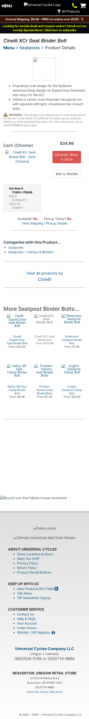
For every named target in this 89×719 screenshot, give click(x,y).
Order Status (26, 628)
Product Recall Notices (34, 572)
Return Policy (27, 568)
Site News (24, 593)
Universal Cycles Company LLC (44, 648)
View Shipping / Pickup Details (44, 223)
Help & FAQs (26, 619)
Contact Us (25, 614)
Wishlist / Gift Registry (34, 632)
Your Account (27, 623)
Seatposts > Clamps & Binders (30, 252)
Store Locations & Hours (35, 554)
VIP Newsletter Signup (34, 598)
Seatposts (30, 47)
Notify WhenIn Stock (68, 157)
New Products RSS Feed (36, 589)
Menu (9, 47)
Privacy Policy (27, 563)
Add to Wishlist (67, 174)
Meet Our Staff (28, 559)
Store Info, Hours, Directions (44, 692)
